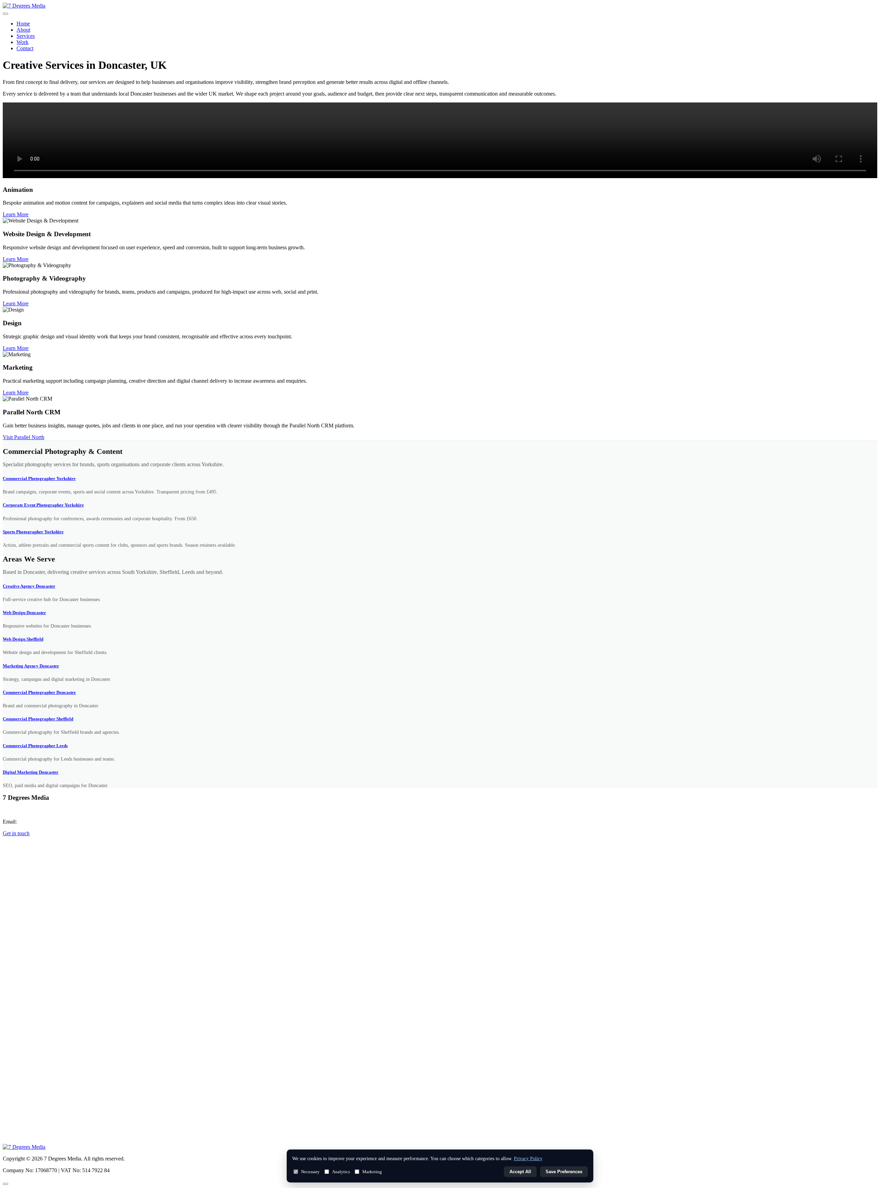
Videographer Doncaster (26, 1112)
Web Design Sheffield (23, 639)
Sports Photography (22, 950)
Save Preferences (564, 1171)
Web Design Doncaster (24, 612)
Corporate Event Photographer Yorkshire (43, 505)
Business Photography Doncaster (34, 1138)
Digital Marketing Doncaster (30, 772)
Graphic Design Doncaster (28, 1104)
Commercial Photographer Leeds (35, 745)
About (23, 30)
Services (25, 36)
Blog (7, 1087)
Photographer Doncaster (26, 1001)
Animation (13, 925)
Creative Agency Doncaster (29, 586)
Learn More (16, 214)
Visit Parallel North (23, 437)
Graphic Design (18, 916)
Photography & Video (24, 899)
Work (22, 42)
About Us (12, 1069)
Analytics (341, 1171)
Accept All (520, 1171)
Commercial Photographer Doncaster (39, 692)
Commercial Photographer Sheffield (38, 718)
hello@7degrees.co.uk (42, 822)
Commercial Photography (28, 933)
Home (23, 23)
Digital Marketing (20, 908)
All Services (14, 882)
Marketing (372, 1171)
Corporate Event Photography (32, 942)
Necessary (310, 1171)
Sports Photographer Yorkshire (33, 531)
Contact (24, 48)
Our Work (12, 1078)
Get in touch (16, 833)
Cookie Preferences (20, 857)
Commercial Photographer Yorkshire (39, 478)
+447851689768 (32, 810)
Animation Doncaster (23, 1121)
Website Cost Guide (22, 1130)
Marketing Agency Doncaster (31, 665)
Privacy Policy (16, 845)
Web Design (14, 890)
